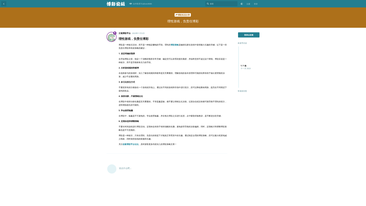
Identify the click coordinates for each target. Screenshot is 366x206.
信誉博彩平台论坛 (131, 144)
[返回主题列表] (3, 3)
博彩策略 (175, 44)
